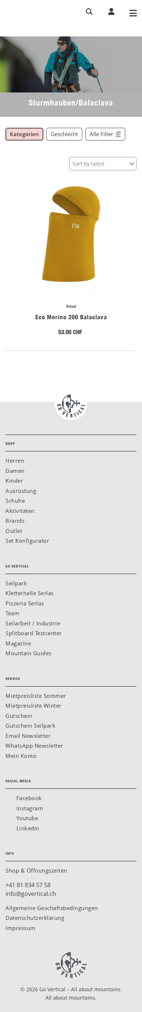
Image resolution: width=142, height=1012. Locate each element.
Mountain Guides (28, 653)
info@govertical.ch (30, 894)
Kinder (14, 480)
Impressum (20, 928)
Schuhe (15, 500)
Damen (15, 470)
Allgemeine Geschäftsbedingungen (51, 908)
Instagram (29, 808)
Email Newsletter (28, 735)
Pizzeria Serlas (24, 603)
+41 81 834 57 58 (28, 885)
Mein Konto (20, 755)
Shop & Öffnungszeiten (36, 870)
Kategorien (24, 134)
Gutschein (18, 715)
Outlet (13, 530)
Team (12, 613)
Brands (14, 520)
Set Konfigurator (27, 540)
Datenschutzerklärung (34, 917)
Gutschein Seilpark (30, 725)
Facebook (28, 798)
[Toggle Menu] (133, 14)
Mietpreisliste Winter (33, 705)
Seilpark (16, 583)
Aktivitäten (20, 510)
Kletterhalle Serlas (29, 593)
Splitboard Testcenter (33, 633)
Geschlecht (64, 134)
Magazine (18, 643)
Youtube (26, 818)
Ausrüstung (20, 490)
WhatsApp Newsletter (34, 745)
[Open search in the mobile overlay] (89, 11)
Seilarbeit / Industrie (32, 623)
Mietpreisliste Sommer (35, 695)
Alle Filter (101, 134)
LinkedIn (27, 828)
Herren (14, 460)
